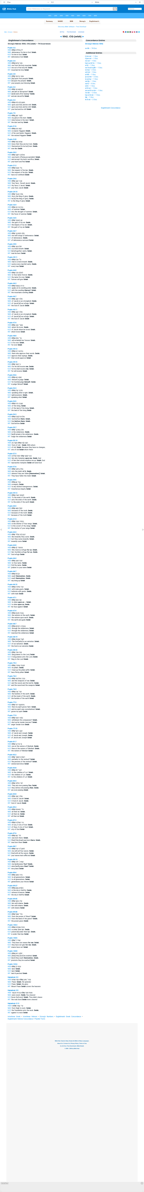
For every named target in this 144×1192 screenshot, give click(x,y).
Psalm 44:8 (12, 270)
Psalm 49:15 (12, 362)
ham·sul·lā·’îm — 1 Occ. (93, 63)
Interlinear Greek (14, 1017)
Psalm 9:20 (12, 139)
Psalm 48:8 (12, 336)
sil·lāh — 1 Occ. (90, 75)
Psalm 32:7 (12, 231)
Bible (5, 32)
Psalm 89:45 (12, 899)
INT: (9, 57)
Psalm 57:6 (12, 467)
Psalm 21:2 (12, 166)
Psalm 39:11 (12, 257)
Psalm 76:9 (12, 689)
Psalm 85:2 (12, 807)
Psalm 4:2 (11, 87)
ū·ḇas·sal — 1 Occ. (91, 58)
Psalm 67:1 (12, 598)
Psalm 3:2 (11, 48)
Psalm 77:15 (12, 729)
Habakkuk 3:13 (13, 1003)
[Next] (141, 534)
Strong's (10, 32)
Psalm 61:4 (12, 519)
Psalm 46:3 (12, 283)
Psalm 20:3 (12, 152)
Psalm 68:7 (12, 624)
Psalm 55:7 (12, 427)
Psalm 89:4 (12, 873)
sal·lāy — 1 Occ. (90, 81)
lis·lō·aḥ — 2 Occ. (91, 100)
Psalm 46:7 (12, 296)
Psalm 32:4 (12, 205)
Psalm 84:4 (12, 781)
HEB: (9, 50)
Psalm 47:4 (12, 323)
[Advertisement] (110, 147)
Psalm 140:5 (12, 938)
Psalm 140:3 (12, 925)
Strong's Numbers (46, 1017)
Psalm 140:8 (12, 951)
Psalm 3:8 (11, 74)
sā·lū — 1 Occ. (90, 86)
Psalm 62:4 (12, 532)
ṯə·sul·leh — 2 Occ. (91, 77)
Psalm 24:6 (12, 179)
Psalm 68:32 (12, 650)
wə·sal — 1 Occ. (91, 61)
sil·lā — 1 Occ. (90, 65)
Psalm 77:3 (12, 702)
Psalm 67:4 (12, 611)
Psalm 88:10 (12, 859)
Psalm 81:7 (12, 742)
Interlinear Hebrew (30, 1017)
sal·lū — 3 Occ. (90, 84)
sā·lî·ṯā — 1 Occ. (91, 72)
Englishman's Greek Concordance (68, 1017)
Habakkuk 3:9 (13, 990)
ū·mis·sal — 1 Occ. (91, 56)
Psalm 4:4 (11, 100)
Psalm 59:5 (12, 480)
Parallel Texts (40, 1019)
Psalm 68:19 (12, 637)
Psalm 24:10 (12, 192)
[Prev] (2, 534)
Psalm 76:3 (12, 676)
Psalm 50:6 (12, 375)
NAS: (9, 52)
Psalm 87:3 (12, 820)
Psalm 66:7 (12, 571)
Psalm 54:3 (12, 414)
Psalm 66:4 (12, 558)
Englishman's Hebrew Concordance (20, 1019)
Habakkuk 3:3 (13, 977)
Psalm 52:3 (12, 388)
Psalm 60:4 (12, 506)
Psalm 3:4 (11, 61)
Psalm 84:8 (12, 794)
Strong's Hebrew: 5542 (94, 44)
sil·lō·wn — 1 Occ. (91, 88)
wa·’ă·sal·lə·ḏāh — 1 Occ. (94, 68)
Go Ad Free (4, 1183)
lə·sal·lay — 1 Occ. (91, 79)
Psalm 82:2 (12, 755)
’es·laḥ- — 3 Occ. (91, 93)
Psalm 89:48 (12, 912)
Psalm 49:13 (12, 349)
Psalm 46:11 (12, 310)
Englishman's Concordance (110, 108)
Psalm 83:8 (12, 768)
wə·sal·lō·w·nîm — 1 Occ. (94, 90)
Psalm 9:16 (12, 126)
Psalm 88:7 (12, 846)
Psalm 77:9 (12, 715)
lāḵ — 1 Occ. (89, 97)
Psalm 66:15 (12, 584)
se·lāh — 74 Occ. (91, 48)
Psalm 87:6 (12, 833)
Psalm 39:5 (12, 244)
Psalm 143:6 (12, 964)
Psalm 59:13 (12, 493)
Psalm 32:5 (12, 218)
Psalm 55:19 (12, 441)
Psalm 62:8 (12, 545)
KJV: (9, 55)
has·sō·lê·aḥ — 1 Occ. (92, 95)
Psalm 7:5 (11, 113)
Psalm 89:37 (12, 886)
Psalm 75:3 (12, 663)
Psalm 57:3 (12, 454)
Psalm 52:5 (12, 401)
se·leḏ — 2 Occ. (90, 70)
